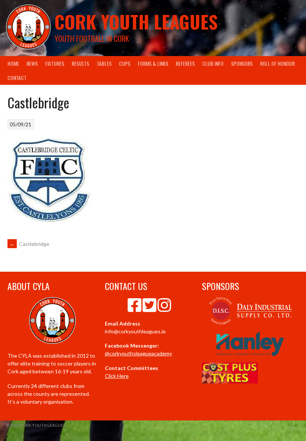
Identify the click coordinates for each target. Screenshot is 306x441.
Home (13, 63)
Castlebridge (29, 244)
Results (80, 63)
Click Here (117, 376)
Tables (104, 63)
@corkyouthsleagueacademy (138, 353)
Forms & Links (153, 63)
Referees (185, 63)
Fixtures (54, 63)
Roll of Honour (277, 63)
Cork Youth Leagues (136, 21)
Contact (16, 77)
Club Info (213, 63)
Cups (124, 63)
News (32, 63)
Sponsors (242, 63)
